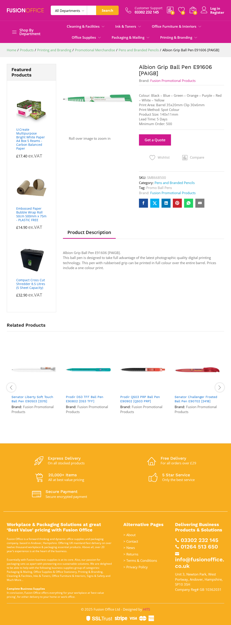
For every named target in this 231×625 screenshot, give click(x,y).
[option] (34, 387)
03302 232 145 (199, 540)
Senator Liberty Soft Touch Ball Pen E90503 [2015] (32, 399)
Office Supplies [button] (84, 37)
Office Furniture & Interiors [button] (174, 26)
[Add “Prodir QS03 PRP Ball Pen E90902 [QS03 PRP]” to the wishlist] (147, 389)
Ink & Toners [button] (125, 26)
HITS (146, 609)
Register (217, 12)
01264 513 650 (199, 547)
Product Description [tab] (89, 232)
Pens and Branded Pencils (175, 182)
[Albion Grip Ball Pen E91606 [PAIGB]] (143, 203)
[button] (193, 157)
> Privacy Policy (135, 567)
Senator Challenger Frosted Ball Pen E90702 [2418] (196, 399)
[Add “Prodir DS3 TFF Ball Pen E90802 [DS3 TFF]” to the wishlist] (93, 389)
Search (107, 10)
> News (129, 547)
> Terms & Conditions (140, 560)
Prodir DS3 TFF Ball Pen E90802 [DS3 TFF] (84, 399)
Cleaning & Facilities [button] (83, 26)
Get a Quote (155, 139)
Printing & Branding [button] (176, 37)
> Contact (130, 541)
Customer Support (148, 8)
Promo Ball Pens (159, 187)
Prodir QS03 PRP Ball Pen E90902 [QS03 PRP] (140, 399)
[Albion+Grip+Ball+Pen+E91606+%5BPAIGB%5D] (154, 203)
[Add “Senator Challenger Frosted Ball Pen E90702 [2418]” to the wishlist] (202, 389)
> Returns (130, 554)
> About (129, 535)
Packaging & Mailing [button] (128, 37)
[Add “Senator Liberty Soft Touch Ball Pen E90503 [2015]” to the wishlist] (38, 389)
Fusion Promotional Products (173, 80)
